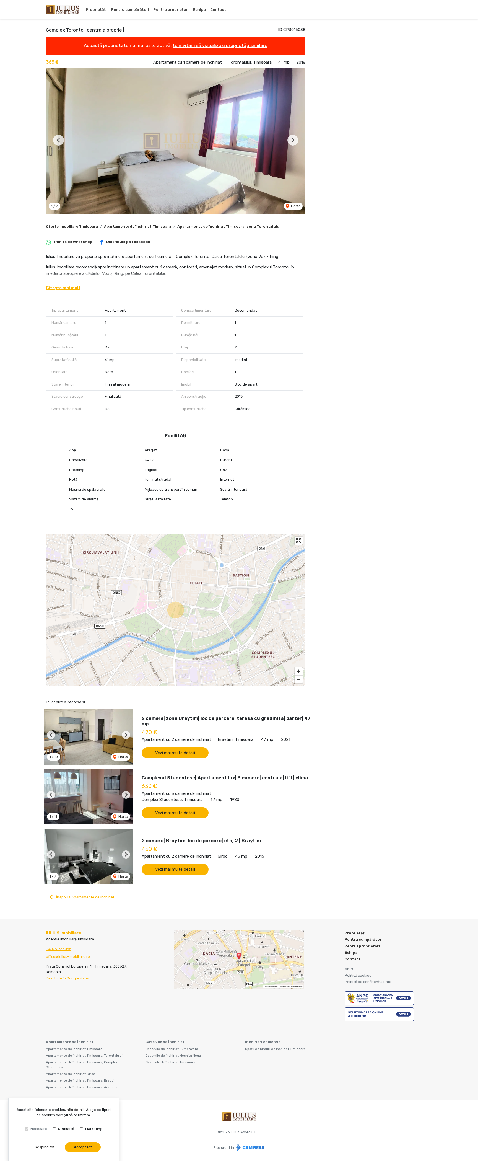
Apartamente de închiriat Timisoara (137, 226)
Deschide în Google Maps (67, 978)
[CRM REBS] (249, 1148)
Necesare (38, 1129)
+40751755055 (58, 949)
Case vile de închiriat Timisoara (170, 1062)
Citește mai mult (63, 287)
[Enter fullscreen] (299, 541)
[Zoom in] (299, 671)
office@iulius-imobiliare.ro (68, 957)
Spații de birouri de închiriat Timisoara (275, 1049)
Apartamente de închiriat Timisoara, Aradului (81, 1087)
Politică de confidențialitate (368, 982)
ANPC (350, 969)
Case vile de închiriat (165, 1042)
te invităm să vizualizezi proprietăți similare (220, 45)
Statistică (66, 1129)
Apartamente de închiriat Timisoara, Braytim (81, 1080)
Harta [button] (295, 206)
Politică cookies (358, 975)
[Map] (175, 610)
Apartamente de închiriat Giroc (70, 1074)
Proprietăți (96, 9)
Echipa (199, 9)
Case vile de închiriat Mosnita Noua (173, 1055)
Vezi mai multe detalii (175, 752)
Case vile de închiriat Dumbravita (172, 1049)
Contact (218, 9)
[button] (58, 140)
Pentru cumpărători (130, 9)
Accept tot (83, 1147)
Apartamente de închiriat (69, 1042)
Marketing (93, 1129)
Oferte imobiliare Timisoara (72, 226)
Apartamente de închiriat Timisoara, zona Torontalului (228, 226)
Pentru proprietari (171, 9)
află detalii (75, 1110)
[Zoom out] (299, 679)
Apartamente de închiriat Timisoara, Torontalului (84, 1055)
